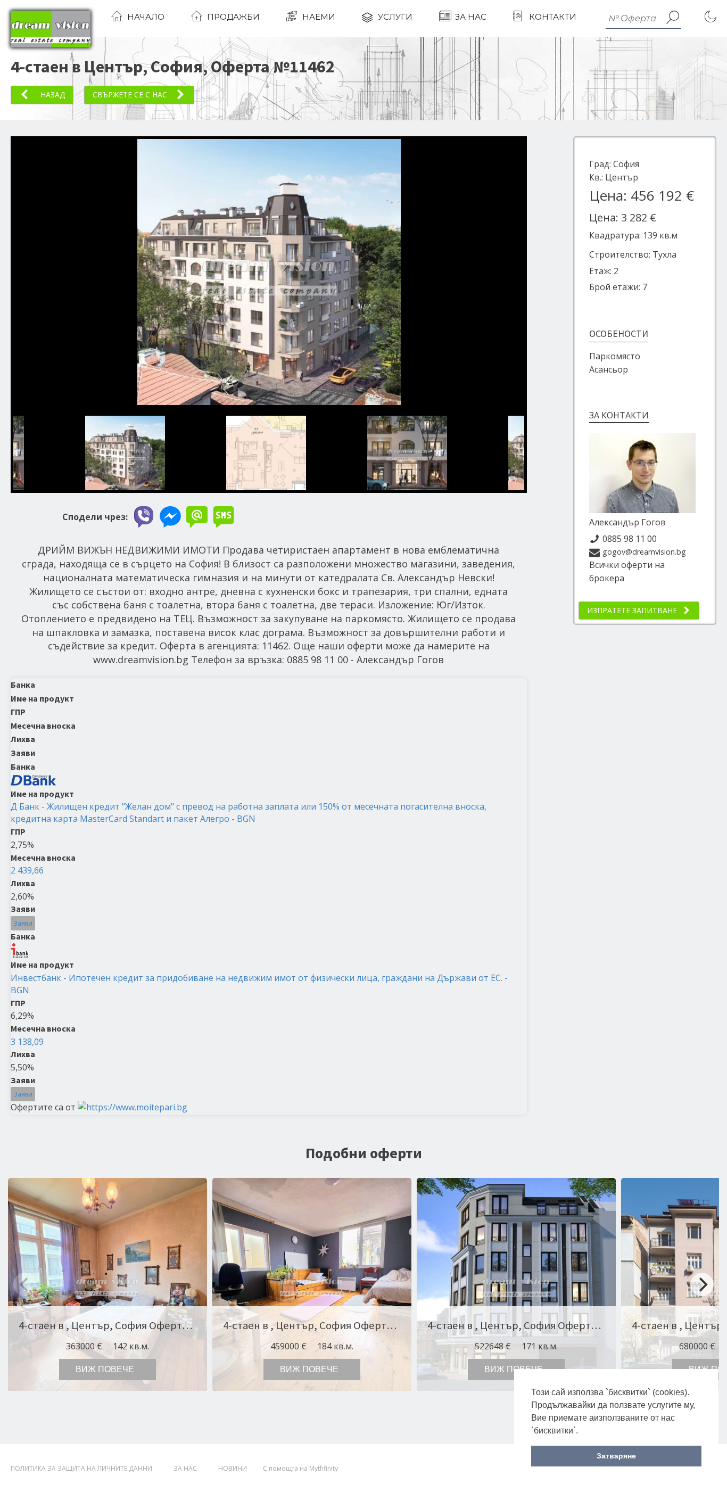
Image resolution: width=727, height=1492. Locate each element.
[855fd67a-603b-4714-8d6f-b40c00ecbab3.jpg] (268, 402)
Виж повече (105, 1369)
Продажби (233, 17)
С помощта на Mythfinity (300, 1468)
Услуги (395, 17)
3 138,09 (27, 1042)
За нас (470, 17)
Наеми (318, 17)
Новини (232, 1468)
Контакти (552, 17)
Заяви (22, 923)
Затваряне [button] (616, 1456)
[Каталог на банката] (33, 780)
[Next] (702, 1284)
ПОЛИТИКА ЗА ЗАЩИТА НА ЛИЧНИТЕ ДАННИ (81, 1468)
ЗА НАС (185, 1468)
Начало (145, 17)
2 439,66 (27, 870)
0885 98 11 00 (629, 539)
